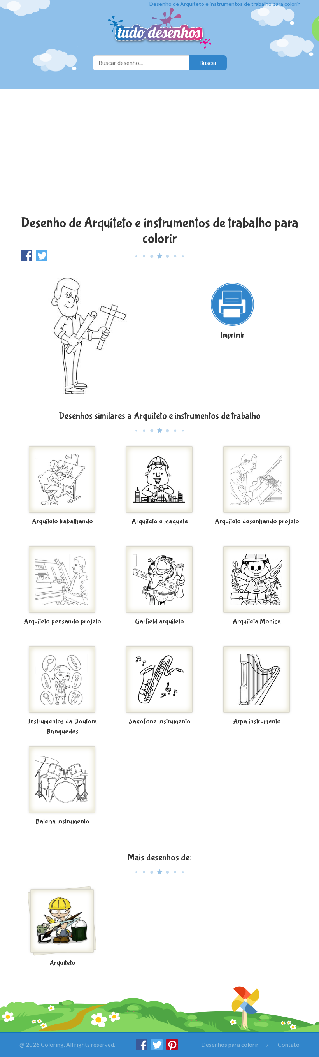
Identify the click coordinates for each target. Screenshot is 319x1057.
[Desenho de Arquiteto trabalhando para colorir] (62, 480)
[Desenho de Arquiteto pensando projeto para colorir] (62, 580)
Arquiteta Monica (257, 621)
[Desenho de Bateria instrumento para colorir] (62, 780)
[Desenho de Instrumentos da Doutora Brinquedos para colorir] (62, 680)
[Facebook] (142, 1048)
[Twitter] (157, 1048)
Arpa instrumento (257, 722)
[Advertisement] (159, 153)
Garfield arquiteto (159, 621)
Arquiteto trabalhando (62, 521)
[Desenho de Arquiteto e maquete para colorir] (159, 480)
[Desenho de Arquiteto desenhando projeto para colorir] (257, 480)
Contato (289, 1044)
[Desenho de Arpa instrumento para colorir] (257, 680)
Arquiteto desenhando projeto (257, 521)
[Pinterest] (172, 1048)
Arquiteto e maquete (159, 521)
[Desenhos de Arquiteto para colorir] (62, 921)
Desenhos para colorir (230, 1044)
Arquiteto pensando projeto (62, 621)
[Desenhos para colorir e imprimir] (159, 29)
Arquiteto (62, 963)
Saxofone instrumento (160, 722)
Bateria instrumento (62, 822)
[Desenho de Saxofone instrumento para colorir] (159, 680)
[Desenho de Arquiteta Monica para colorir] (257, 580)
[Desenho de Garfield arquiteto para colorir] (159, 580)
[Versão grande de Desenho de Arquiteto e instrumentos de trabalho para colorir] (86, 335)
